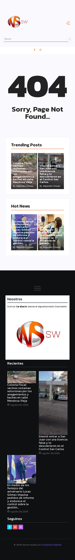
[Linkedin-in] (15, 527)
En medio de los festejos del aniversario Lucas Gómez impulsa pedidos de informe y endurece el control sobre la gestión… (24, 232)
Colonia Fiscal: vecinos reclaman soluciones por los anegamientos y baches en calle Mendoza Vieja (23, 172)
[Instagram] (40, 50)
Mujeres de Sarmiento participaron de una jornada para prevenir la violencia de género (51, 235)
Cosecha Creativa (51, 544)
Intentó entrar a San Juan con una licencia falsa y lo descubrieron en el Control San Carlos (50, 173)
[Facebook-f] (34, 50)
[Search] (69, 39)
